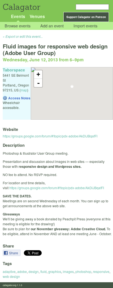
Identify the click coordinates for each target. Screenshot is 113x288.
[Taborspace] (72, 88)
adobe (22, 271)
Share (14, 252)
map (24, 90)
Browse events (17, 26)
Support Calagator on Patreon (86, 17)
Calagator (21, 7)
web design (11, 276)
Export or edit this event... (24, 36)
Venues (37, 16)
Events (18, 16)
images (68, 271)
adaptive (9, 271)
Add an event (52, 26)
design (34, 271)
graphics (54, 271)
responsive (101, 271)
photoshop (83, 271)
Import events (85, 26)
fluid (43, 271)
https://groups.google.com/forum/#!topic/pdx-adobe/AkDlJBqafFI (50, 136)
